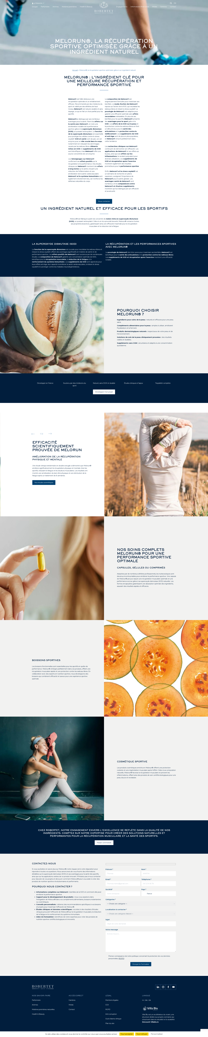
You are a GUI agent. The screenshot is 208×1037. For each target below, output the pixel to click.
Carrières (72, 1000)
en (146, 1000)
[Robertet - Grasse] (104, 8)
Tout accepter (126, 1034)
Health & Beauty (38, 1014)
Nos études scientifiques (43, 483)
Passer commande (104, 843)
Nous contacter (104, 201)
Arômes (35, 1005)
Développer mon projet (104, 392)
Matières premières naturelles (43, 1009)
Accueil (75, 70)
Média (71, 1005)
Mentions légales (111, 1000)
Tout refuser (141, 1034)
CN (150, 1000)
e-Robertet (37, 3)
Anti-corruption (111, 1014)
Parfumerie (36, 1000)
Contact (72, 1009)
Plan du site (109, 1023)
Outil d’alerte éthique (113, 1019)
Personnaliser (157, 1034)
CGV (107, 1005)
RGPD (121, 959)
